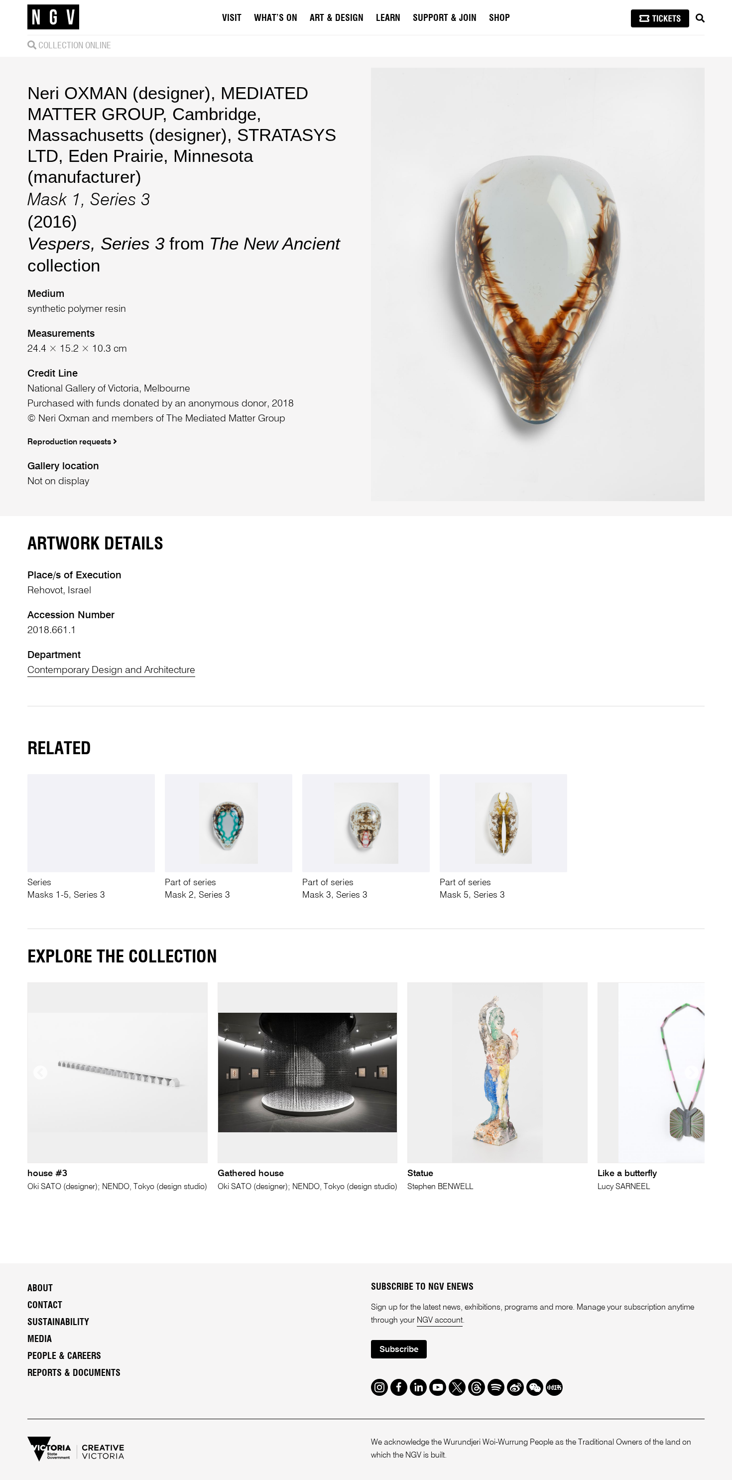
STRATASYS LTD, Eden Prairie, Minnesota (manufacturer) (181, 155)
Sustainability (58, 1322)
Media (39, 1339)
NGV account (440, 1321)
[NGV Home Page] (53, 17)
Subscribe (398, 1349)
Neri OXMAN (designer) (119, 93)
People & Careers (64, 1356)
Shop (499, 18)
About (40, 1288)
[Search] (700, 18)
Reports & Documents (74, 1373)
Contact (44, 1305)
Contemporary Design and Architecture (111, 670)
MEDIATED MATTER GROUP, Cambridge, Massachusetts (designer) (167, 113)
